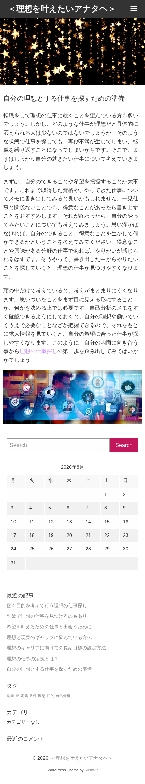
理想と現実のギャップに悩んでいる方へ (49, 637)
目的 (50, 696)
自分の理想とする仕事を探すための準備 (49, 669)
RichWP (91, 770)
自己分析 (63, 696)
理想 (42, 696)
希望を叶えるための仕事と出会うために (49, 626)
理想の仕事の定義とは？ (33, 658)
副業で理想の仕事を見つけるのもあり (47, 616)
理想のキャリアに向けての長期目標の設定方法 (56, 647)
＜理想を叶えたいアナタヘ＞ (81, 758)
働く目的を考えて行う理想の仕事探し (47, 605)
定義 (24, 696)
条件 (33, 696)
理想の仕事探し (38, 351)
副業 (10, 696)
